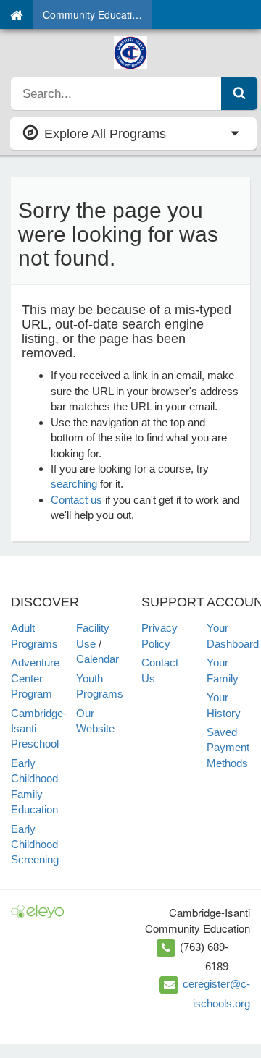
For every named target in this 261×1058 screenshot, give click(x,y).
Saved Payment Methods (228, 747)
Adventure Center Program (35, 678)
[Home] (16, 14)
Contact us (76, 500)
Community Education (93, 14)
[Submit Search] (239, 93)
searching (74, 484)
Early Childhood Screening (35, 844)
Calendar (97, 659)
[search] (116, 93)
